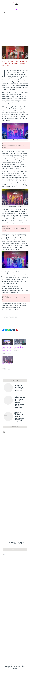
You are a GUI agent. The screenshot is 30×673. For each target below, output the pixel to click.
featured (16, 413)
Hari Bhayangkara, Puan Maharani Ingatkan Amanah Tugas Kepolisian (15, 543)
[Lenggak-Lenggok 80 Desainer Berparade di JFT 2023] (7, 359)
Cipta (15, 384)
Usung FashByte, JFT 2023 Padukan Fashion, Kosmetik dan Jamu (19, 347)
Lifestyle (16, 396)
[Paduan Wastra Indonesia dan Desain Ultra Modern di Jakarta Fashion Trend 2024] (7, 342)
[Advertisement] (15, 30)
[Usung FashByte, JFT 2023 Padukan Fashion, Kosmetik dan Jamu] (20, 342)
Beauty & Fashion (18, 412)
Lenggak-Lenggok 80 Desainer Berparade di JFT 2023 (7, 365)
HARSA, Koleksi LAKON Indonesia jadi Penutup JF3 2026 (20, 418)
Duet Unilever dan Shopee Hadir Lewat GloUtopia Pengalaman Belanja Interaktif (20, 402)
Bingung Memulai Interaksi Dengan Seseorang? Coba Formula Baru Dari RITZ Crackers (15, 666)
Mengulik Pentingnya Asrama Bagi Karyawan (19, 388)
